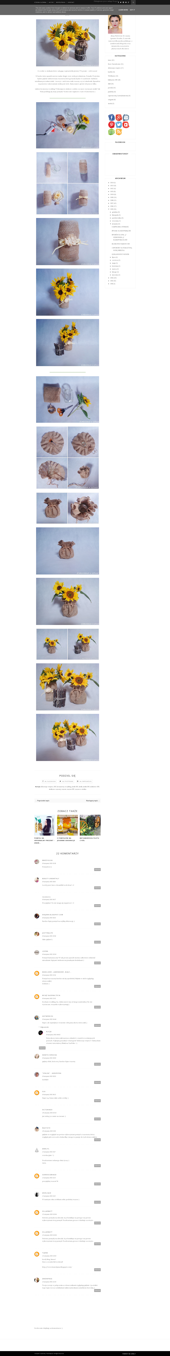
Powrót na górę (128, 1354)
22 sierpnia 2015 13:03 (49, 1256)
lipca (113, 257)
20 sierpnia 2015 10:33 (49, 1113)
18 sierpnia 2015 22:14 (49, 975)
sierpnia (115, 224)
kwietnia (115, 266)
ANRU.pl (45, 1149)
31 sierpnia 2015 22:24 (49, 1282)
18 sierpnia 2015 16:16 (48, 882)
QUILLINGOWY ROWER (120, 254)
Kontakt (71, 2)
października (116, 218)
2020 (112, 194)
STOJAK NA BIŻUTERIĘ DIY (121, 231)
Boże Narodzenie (114, 64)
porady (110, 88)
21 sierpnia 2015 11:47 (48, 1152)
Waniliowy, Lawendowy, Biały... (56, 972)
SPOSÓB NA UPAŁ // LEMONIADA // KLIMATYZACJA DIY (119, 237)
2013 (111, 281)
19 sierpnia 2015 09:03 (53, 1035)
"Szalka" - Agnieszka (51, 1073)
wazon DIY (70, 789)
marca (114, 269)
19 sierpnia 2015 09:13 (49, 1076)
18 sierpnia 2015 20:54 (49, 954)
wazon (64, 789)
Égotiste (46, 1128)
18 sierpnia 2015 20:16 (49, 936)
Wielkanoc (111, 76)
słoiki (80, 787)
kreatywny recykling (64, 787)
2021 (111, 191)
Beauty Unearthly (50, 878)
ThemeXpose (49, 1353)
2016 (111, 206)
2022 (112, 188)
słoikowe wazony (55, 789)
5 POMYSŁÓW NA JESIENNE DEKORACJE (66, 839)
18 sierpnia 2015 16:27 (49, 899)
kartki (110, 72)
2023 (112, 185)
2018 (111, 200)
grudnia (114, 212)
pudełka (111, 92)
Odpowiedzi (44, 1027)
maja (113, 263)
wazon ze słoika (80, 789)
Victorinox (47, 1110)
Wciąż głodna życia (51, 995)
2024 (112, 183)
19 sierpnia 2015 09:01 (49, 1058)
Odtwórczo (47, 1016)
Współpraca (60, 2)
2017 (111, 203)
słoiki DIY (86, 787)
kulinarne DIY (113, 80)
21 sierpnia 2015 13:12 (48, 1196)
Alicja (49, 1031)
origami (110, 100)
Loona (45, 951)
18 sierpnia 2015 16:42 (49, 918)
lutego (114, 272)
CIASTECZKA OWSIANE (120, 227)
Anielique (46, 1193)
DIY (55, 787)
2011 (111, 284)
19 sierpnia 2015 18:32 (49, 1094)
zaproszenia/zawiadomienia (118, 96)
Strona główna (40, 2)
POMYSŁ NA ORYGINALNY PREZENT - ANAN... (44, 840)
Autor (51, 2)
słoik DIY (75, 787)
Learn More (123, 10)
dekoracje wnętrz (47, 787)
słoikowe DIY (94, 787)
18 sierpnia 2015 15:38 (49, 863)
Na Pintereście (86, 781)
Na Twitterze (67, 781)
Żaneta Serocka (49, 1055)
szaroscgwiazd (49, 1175)
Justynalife (47, 933)
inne (109, 60)
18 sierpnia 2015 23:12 (49, 998)
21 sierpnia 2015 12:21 (48, 1178)
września (115, 221)
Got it (132, 10)
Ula (43, 1091)
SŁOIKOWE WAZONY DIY (121, 244)
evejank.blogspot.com (52, 915)
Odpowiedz (97, 869)
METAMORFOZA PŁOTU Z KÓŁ (89, 839)
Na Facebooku (50, 781)
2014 (111, 278)
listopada (115, 215)
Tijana (45, 1253)
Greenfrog (47, 1279)
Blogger (115, 1)
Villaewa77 (47, 1211)
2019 (111, 197)
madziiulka (47, 860)
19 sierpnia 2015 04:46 (49, 1019)
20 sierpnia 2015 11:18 (49, 1131)
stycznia (115, 275)
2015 (111, 209)
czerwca (115, 260)
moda (110, 103)
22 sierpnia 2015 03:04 (49, 1214)
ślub (109, 84)
